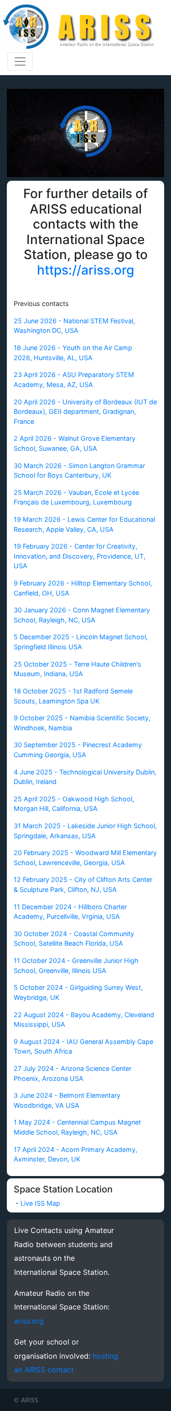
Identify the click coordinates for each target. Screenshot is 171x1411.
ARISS (29, 1400)
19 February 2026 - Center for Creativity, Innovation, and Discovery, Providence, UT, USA (79, 556)
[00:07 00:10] (85, 133)
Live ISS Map (40, 1203)
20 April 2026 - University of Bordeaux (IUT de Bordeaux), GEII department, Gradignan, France (85, 411)
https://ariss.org (85, 270)
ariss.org (29, 1320)
